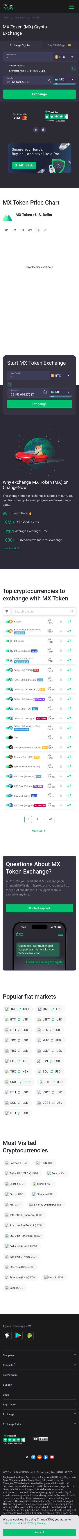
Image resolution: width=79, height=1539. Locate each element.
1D (6, 229)
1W (14, 229)
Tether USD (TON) (25, 709)
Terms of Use (11, 1523)
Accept (39, 1532)
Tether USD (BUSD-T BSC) (29, 689)
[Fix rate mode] (49, 81)
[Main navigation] (71, 6)
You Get (10, 78)
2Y (45, 229)
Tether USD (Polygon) (30, 718)
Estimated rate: (16, 70)
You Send (11, 55)
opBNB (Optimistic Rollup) (27, 766)
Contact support (39, 908)
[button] (64, 56)
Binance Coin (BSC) (26, 757)
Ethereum (19, 641)
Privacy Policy (36, 1523)
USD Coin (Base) (25, 796)
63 (51, 819)
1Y (37, 229)
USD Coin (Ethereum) (27, 776)
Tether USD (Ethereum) (28, 680)
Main (6, 17)
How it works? (11, 548)
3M (30, 229)
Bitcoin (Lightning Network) (27, 631)
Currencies (20, 17)
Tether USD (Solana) (29, 699)
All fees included (17, 65)
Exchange (39, 94)
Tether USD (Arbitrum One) (27, 728)
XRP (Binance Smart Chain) (30, 747)
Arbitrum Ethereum (23, 660)
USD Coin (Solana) (28, 786)
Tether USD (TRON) (26, 670)
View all (37, 831)
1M (22, 229)
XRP (16, 737)
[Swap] (73, 68)
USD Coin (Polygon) (29, 805)
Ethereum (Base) (25, 651)
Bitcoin (17, 621)
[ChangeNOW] (9, 7)
